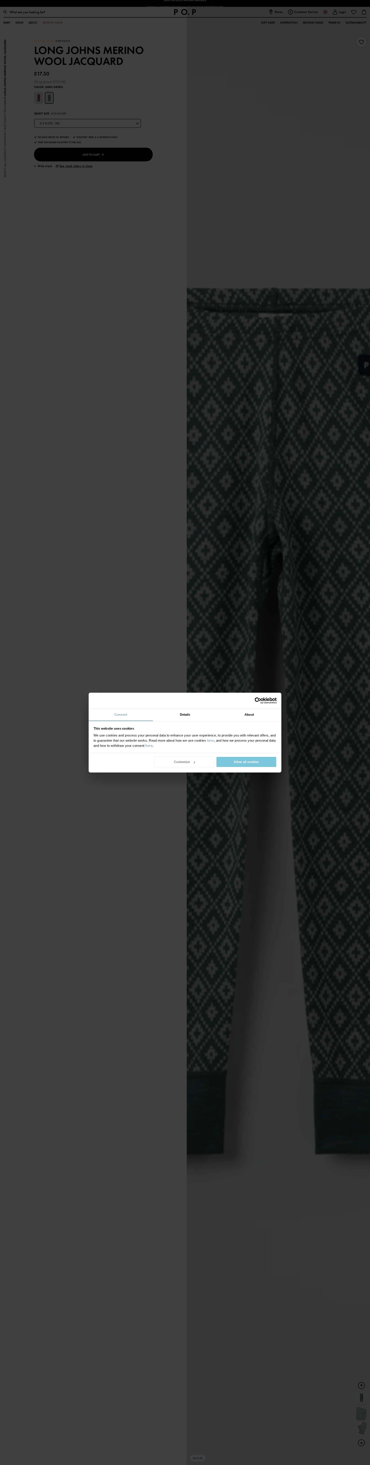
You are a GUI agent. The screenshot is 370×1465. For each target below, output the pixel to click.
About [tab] (249, 714)
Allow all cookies (246, 762)
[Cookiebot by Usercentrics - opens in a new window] (258, 700)
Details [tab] (185, 714)
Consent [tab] (120, 714)
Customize (182, 762)
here (210, 740)
